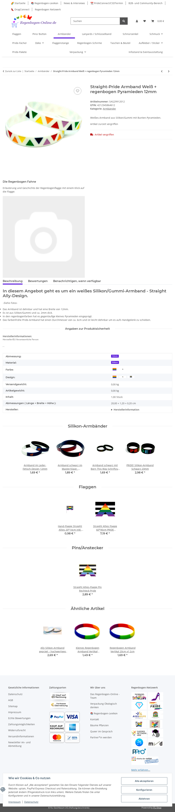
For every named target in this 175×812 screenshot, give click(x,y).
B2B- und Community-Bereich (146, 3)
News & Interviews (74, 3)
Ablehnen (144, 798)
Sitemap (13, 706)
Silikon (115, 362)
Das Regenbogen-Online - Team (105, 696)
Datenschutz (31, 801)
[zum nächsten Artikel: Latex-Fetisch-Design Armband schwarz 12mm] (168, 71)
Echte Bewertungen (19, 718)
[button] (137, 21)
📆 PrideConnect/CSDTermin (106, 3)
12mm (115, 356)
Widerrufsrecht (17, 730)
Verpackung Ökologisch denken (103, 705)
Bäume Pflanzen (99, 725)
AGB (10, 700)
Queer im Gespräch (101, 731)
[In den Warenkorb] (5, 82)
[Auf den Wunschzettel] (77, 91)
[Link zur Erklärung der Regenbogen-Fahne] (44, 236)
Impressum (14, 801)
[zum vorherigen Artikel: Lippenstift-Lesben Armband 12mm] (161, 71)
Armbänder (109, 108)
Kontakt (94, 719)
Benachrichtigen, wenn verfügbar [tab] (77, 281)
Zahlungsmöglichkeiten (21, 724)
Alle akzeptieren (144, 780)
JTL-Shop (157, 807)
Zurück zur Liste (13, 71)
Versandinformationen (21, 736)
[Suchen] (124, 21)
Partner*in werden (101, 737)
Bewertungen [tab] (38, 281)
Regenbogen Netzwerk (48, 9)
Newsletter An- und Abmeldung (19, 744)
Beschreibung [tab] (13, 281)
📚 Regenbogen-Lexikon (44, 3)
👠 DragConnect (20, 9)
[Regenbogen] (114, 369)
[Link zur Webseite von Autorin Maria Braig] (155, 723)
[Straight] (122, 377)
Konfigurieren (144, 789)
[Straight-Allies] (130, 377)
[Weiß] (122, 369)
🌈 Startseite (18, 3)
